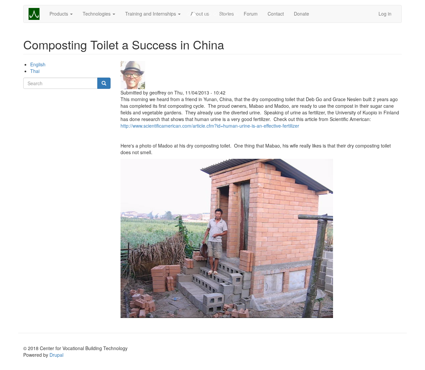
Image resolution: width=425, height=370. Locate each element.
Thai (35, 71)
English (37, 64)
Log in (385, 13)
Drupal (56, 354)
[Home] (36, 14)
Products (59, 13)
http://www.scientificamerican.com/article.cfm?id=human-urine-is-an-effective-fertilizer (210, 125)
